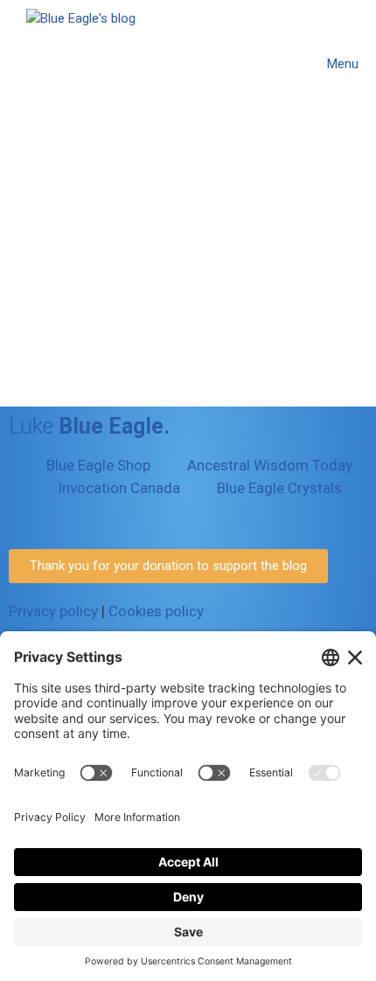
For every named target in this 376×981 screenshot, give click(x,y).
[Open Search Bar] (269, 64)
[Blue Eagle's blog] (81, 63)
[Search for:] (127, 333)
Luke (89, 426)
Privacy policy (53, 611)
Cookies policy (156, 611)
